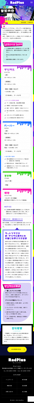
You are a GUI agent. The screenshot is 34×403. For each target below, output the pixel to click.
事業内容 (9, 385)
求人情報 (24, 391)
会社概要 (24, 385)
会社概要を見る (16, 349)
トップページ (9, 379)
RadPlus (17, 2)
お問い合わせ (9, 391)
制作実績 (24, 379)
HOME (24, 22)
